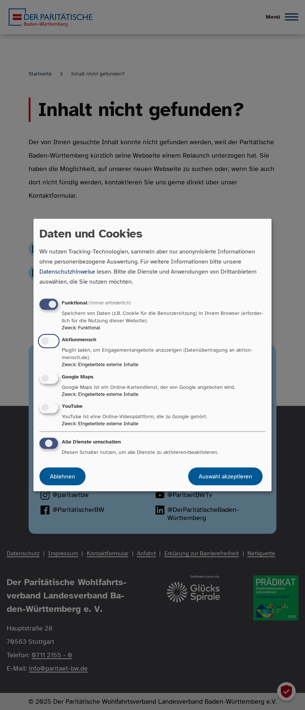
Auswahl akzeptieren (225, 476)
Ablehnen (62, 476)
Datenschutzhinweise (67, 271)
